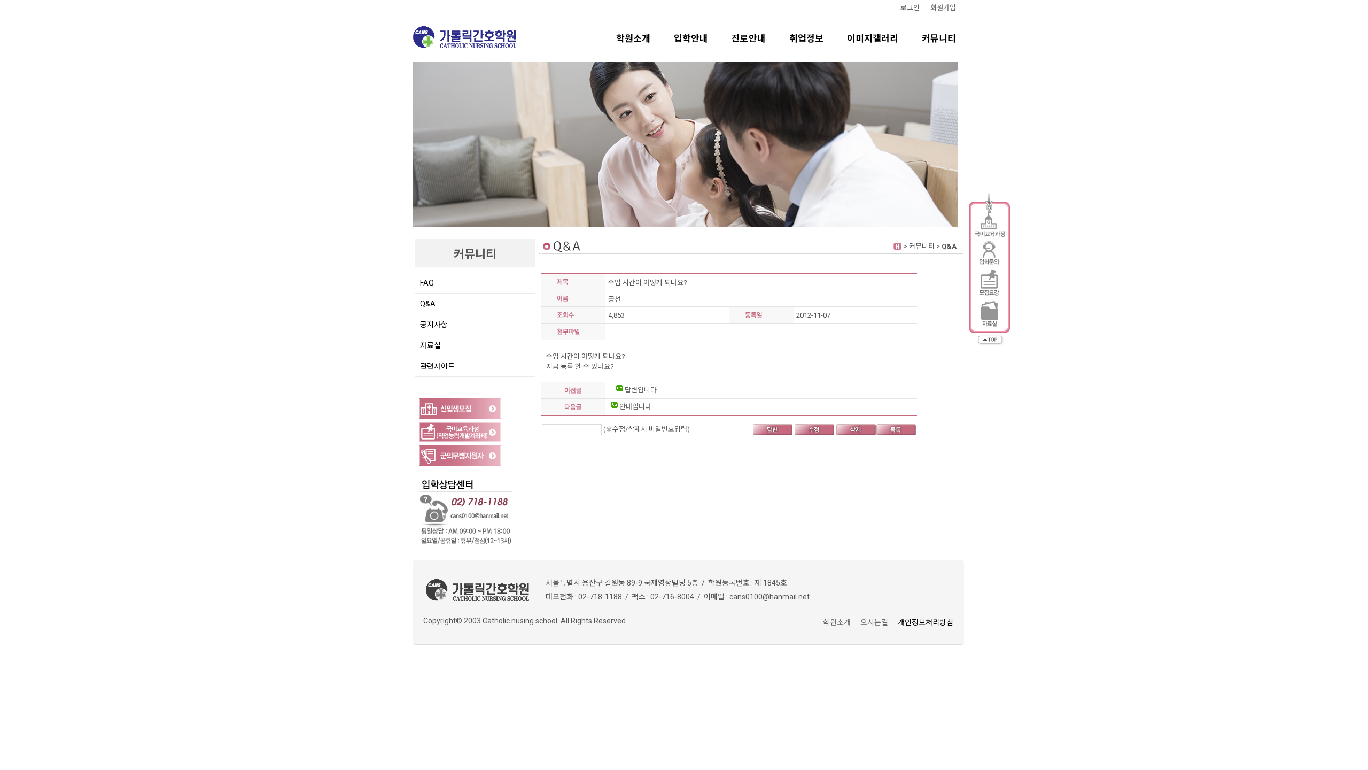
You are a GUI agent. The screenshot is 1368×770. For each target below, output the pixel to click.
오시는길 (874, 622)
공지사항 (434, 324)
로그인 (910, 8)
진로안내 (749, 38)
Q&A (428, 303)
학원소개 (633, 38)
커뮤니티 (939, 38)
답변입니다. (640, 390)
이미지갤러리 (872, 38)
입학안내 (691, 38)
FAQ (427, 283)
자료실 (430, 345)
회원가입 (943, 8)
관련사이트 (437, 366)
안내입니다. (635, 407)
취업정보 (806, 38)
